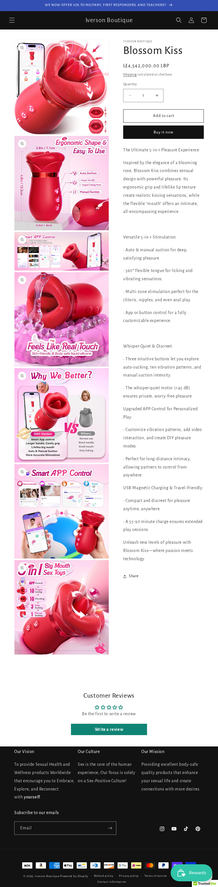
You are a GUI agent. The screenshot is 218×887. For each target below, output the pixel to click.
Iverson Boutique (47, 876)
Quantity (130, 84)
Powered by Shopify (74, 876)
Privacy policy (129, 875)
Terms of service (155, 875)
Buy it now (163, 132)
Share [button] (134, 576)
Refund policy (104, 875)
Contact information (111, 881)
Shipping (130, 74)
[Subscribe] (110, 828)
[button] (12, 20)
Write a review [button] (109, 729)
